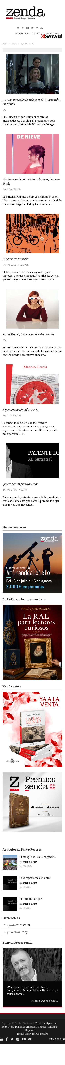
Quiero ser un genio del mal (20, 484)
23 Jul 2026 (25, 907)
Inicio (5, 43)
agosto (24, 43)
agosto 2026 (15, 925)
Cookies (42, 1026)
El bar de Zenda (28, 862)
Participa (52, 1026)
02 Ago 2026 (26, 865)
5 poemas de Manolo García (20, 410)
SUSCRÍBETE (38, 33)
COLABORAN (23, 33)
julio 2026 (13, 932)
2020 (14, 43)
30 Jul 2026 (25, 886)
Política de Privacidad (26, 1026)
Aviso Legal (8, 1026)
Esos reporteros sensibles (35, 877)
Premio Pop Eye (40, 1033)
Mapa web (30, 1030)
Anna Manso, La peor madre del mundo (28, 334)
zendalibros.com (12, 189)
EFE (4, 109)
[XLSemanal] (51, 36)
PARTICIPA (53, 33)
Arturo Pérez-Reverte (15, 489)
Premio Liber (24, 1033)
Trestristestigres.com (46, 1023)
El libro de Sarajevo (31, 898)
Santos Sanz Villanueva (16, 264)
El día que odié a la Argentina (38, 857)
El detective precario (15, 259)
